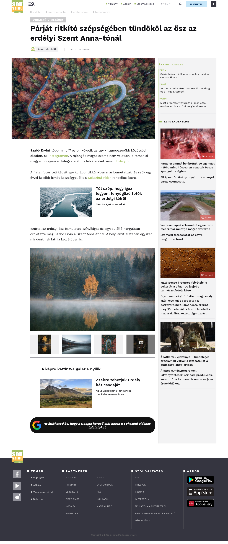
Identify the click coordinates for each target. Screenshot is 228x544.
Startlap (71, 477)
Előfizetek (196, 4)
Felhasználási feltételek (150, 506)
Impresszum (142, 499)
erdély (36, 12)
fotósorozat (102, 12)
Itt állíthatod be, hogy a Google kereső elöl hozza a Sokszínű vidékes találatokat (97, 425)
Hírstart (71, 485)
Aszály (127, 3)
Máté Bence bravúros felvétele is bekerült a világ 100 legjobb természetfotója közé (183, 286)
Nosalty (70, 506)
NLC (99, 492)
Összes (177, 64)
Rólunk (139, 492)
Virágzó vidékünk (48, 20)
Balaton (38, 499)
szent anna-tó (57, 12)
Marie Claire (104, 506)
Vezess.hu (72, 492)
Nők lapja (102, 499)
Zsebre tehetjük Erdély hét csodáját (118, 382)
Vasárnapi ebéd (145, 3)
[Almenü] (31, 4)
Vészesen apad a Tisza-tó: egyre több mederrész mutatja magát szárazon (186, 227)
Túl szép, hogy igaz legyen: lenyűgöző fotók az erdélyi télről (119, 193)
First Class (72, 499)
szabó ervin (80, 12)
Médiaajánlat (143, 520)
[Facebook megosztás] (15, 148)
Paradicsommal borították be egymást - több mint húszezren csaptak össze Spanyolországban (187, 167)
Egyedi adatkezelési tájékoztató (155, 513)
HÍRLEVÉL (140, 485)
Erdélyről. (123, 161)
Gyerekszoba (105, 485)
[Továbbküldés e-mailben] (15, 158)
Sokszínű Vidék (99, 177)
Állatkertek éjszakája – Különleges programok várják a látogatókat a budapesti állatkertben (184, 360)
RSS (137, 477)
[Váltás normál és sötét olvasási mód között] (180, 4)
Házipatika (72, 513)
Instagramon (58, 156)
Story (100, 477)
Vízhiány (113, 3)
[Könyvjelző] (15, 168)
